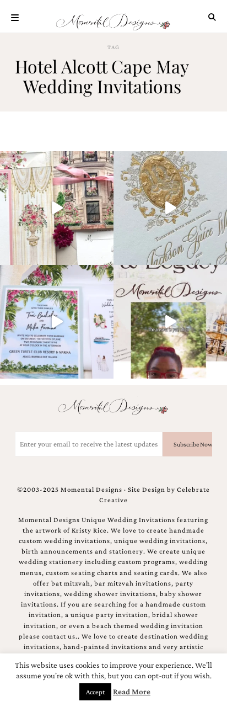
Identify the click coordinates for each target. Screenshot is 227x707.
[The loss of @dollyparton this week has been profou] (57, 208)
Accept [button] (95, 692)
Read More (131, 691)
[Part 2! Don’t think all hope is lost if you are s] (170, 322)
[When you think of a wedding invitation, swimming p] (57, 322)
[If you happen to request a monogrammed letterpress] (170, 208)
